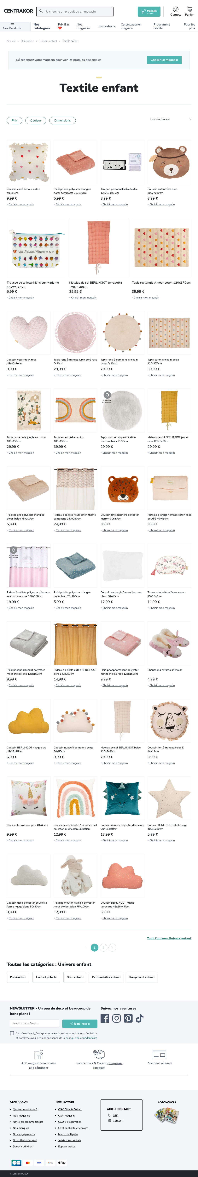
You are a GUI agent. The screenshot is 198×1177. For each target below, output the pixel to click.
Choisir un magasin (164, 60)
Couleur (35, 120)
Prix (14, 120)
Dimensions (62, 120)
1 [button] (95, 948)
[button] (86, 948)
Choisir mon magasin (21, 204)
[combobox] (75, 11)
